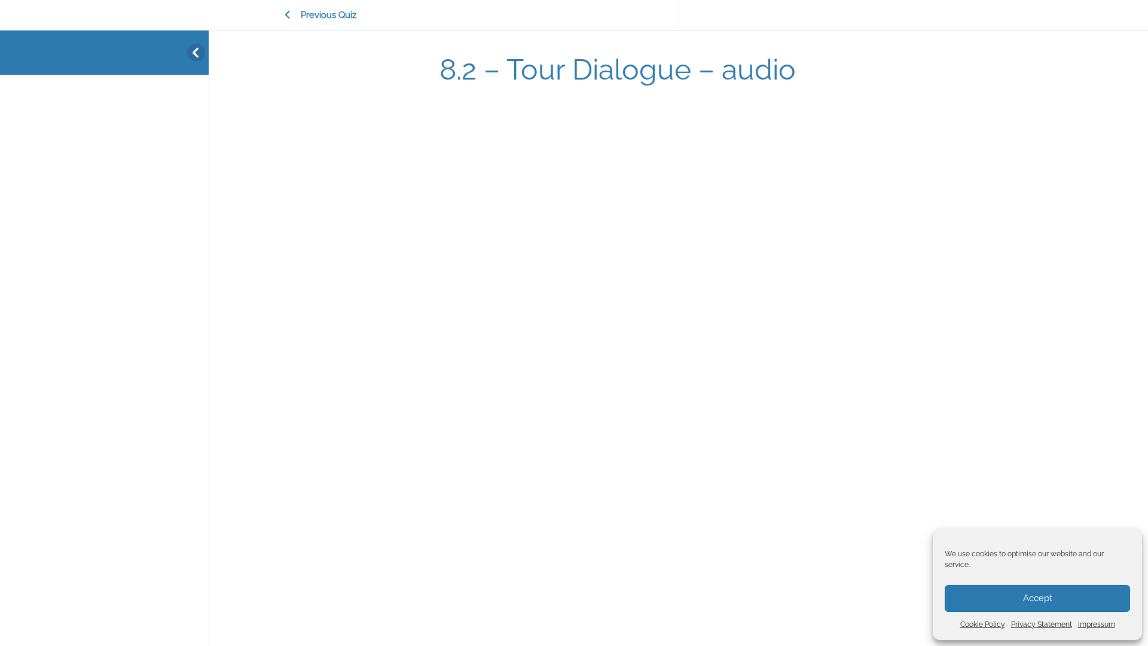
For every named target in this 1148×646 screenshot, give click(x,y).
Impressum (1096, 624)
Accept (1037, 598)
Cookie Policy (982, 624)
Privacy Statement (1041, 624)
